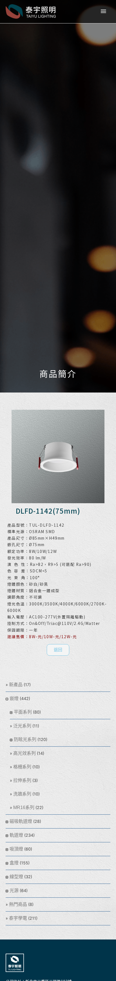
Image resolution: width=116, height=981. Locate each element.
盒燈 (14, 862)
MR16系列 (23, 807)
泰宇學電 (18, 918)
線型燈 (16, 876)
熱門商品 (18, 904)
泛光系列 (22, 725)
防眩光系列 (25, 739)
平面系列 (23, 712)
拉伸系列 (22, 780)
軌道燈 (16, 835)
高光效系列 (24, 753)
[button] (58, 650)
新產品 (16, 684)
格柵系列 (22, 766)
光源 (14, 890)
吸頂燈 (16, 849)
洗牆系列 (22, 794)
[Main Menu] (103, 11)
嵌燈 (14, 698)
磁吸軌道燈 (21, 821)
